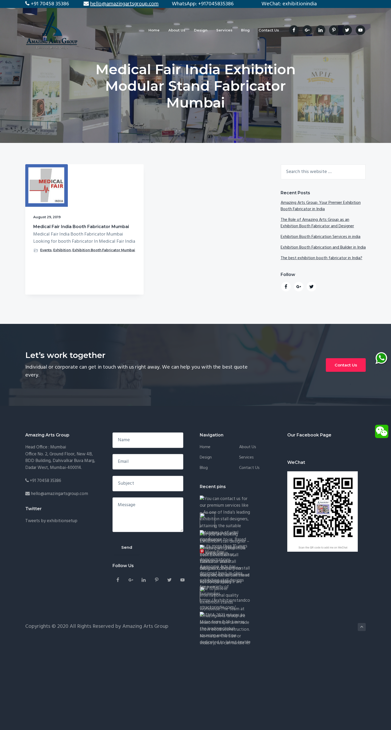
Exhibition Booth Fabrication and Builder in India (323, 247)
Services (246, 457)
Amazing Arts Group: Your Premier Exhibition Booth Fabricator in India (321, 206)
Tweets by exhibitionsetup (51, 521)
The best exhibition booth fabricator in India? (321, 258)
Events (46, 250)
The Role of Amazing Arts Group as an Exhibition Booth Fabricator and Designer (317, 223)
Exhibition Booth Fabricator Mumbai (103, 250)
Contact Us (346, 365)
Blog (204, 468)
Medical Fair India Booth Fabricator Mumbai (81, 226)
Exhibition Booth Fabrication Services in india (320, 236)
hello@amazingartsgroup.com (59, 493)
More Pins (214, 552)
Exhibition (62, 250)
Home (205, 447)
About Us (247, 447)
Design (206, 457)
